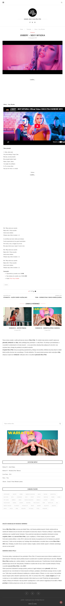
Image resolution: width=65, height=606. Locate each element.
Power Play (25, 505)
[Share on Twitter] (33, 291)
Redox (32, 505)
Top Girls (31, 508)
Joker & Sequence (28, 499)
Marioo (21, 502)
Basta (39, 494)
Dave (26, 497)
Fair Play (46, 497)
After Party (7, 494)
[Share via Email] (35, 291)
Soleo (5, 508)
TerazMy (23, 508)
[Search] (61, 2)
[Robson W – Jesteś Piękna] (17, 316)
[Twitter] (32, 22)
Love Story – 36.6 (7, 474)
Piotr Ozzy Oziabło (14, 278)
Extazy (39, 497)
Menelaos (50, 502)
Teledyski (29, 29)
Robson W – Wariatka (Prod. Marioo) (47, 328)
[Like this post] (30, 291)
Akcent (15, 494)
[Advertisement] (32, 91)
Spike (17, 508)
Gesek (58, 497)
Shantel (54, 505)
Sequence (46, 505)
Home (21, 29)
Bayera (45, 494)
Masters (28, 502)
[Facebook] (26, 593)
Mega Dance (36, 502)
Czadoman (19, 497)
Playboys (16, 505)
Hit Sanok (6, 499)
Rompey (39, 505)
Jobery (6, 284)
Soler (11, 508)
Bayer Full (53, 494)
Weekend (44, 508)
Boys (12, 497)
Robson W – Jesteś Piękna (17, 328)
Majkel (14, 502)
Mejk (44, 502)
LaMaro (45, 499)
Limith (52, 499)
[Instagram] (34, 22)
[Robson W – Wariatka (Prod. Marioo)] (47, 316)
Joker (20, 499)
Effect (32, 497)
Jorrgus (38, 499)
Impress (14, 499)
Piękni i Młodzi (7, 505)
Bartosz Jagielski (30, 494)
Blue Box (6, 497)
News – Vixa (6, 478)
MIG (57, 502)
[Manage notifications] (61, 602)
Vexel (38, 508)
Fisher (52, 497)
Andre (21, 494)
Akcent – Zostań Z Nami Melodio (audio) (13, 481)
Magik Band (7, 502)
